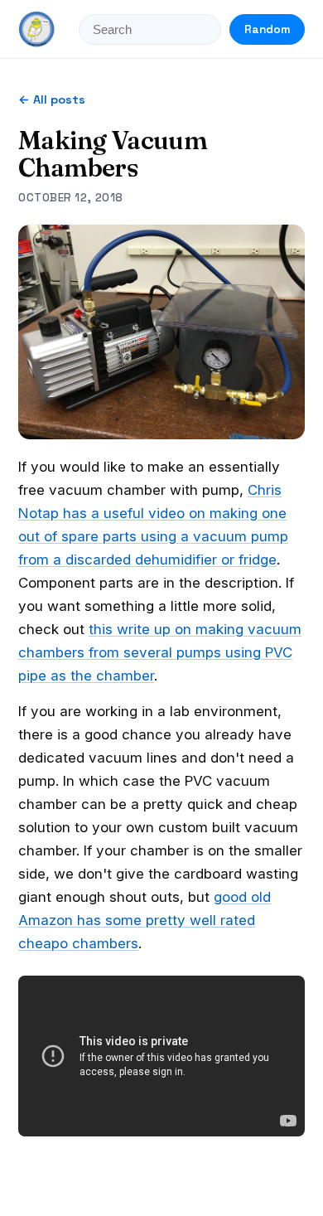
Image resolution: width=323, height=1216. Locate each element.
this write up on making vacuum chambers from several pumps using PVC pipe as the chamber (159, 652)
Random (267, 29)
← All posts (51, 99)
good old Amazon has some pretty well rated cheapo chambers (144, 920)
